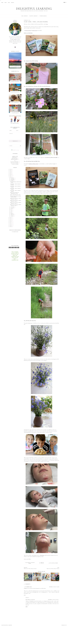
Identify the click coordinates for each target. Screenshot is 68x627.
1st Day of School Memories (15, 164)
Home (2, 2)
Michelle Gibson (30, 599)
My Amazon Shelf (15, 231)
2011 (11, 222)
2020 (11, 171)
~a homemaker (28, 586)
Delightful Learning (34, 8)
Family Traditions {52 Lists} (15, 194)
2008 (11, 226)
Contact (12, 2)
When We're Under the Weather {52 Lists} (14, 193)
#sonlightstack (15, 158)
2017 (11, 175)
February (12, 214)
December (12, 178)
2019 (11, 173)
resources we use (34, 30)
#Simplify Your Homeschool (15, 157)
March (12, 213)
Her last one (42, 555)
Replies (27, 597)
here (47, 24)
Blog (9, 2)
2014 (11, 218)
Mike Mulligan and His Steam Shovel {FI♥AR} (15, 196)
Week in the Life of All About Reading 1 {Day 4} (15, 198)
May (11, 212)
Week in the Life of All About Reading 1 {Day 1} (15, 205)
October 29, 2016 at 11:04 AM (54, 586)
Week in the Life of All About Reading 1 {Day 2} (15, 203)
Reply (25, 595)
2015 (11, 217)
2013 (11, 220)
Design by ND (64, 625)
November (13, 179)
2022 (11, 169)
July (11, 209)
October (12, 180)
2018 (11, 174)
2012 (11, 221)
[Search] (20, 146)
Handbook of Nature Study (33, 163)
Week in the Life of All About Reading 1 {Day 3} (15, 201)
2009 (11, 225)
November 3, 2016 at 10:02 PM (53, 599)
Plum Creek (28, 562)
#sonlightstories (15, 159)
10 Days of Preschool (15, 161)
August (12, 208)
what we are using (28, 30)
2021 (11, 170)
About (6, 2)
